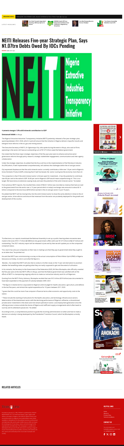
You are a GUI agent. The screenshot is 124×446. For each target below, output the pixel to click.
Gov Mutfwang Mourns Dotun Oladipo (86, 22)
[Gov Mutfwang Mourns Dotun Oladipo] (75, 23)
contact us (108, 431)
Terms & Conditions (109, 417)
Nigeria (4, 50)
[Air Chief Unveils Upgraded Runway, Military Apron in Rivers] (25, 23)
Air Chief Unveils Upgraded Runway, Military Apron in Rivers (37, 22)
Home (105, 411)
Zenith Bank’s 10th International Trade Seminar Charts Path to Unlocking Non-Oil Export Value (45, 17)
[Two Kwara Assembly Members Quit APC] (100, 23)
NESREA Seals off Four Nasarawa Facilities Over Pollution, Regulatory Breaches (61, 23)
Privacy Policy (107, 415)
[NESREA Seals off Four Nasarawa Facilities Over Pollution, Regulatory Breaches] (50, 23)
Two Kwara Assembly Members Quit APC (110, 22)
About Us (106, 413)
